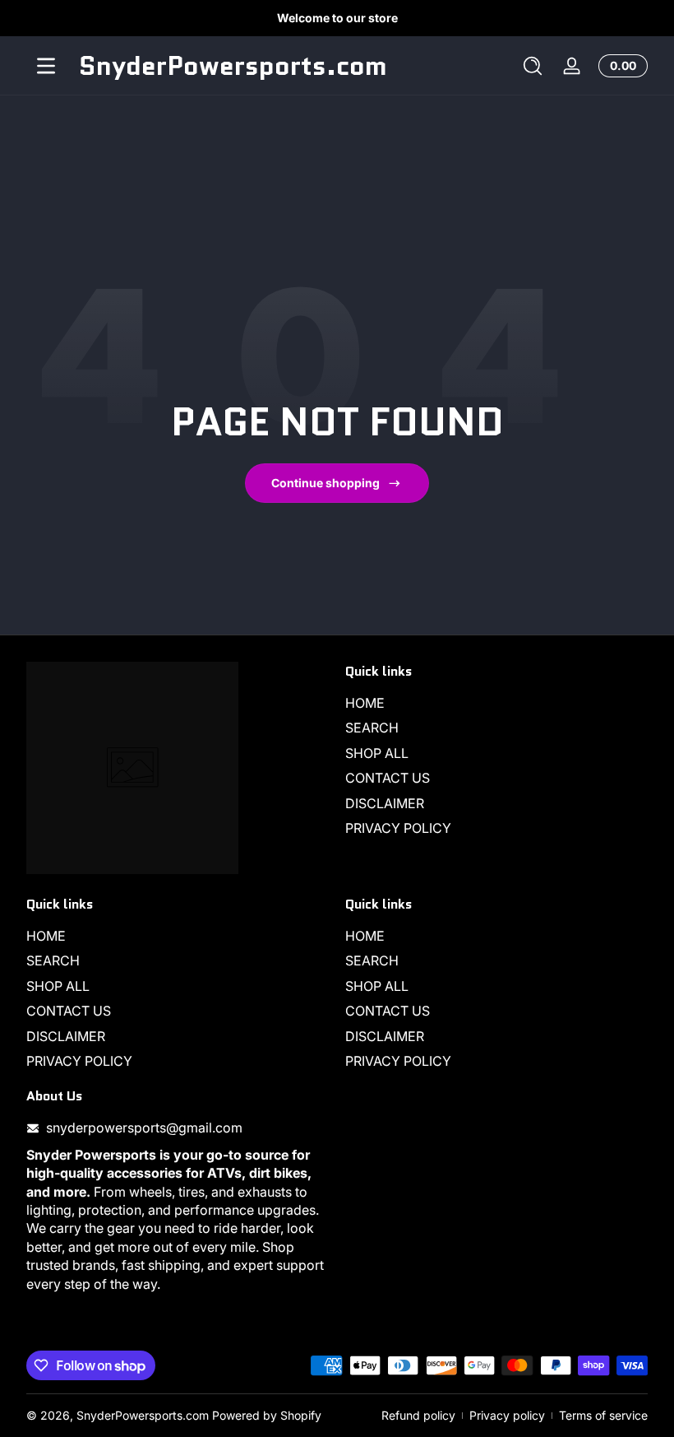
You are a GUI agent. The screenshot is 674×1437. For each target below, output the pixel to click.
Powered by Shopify (266, 1415)
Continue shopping (325, 483)
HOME (365, 703)
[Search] (532, 66)
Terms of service (603, 1415)
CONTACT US (387, 778)
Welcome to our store (337, 18)
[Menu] (46, 66)
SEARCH (372, 727)
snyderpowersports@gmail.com (144, 1127)
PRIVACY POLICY (398, 828)
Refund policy (418, 1415)
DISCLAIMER (384, 803)
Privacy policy (507, 1415)
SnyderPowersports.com (142, 1415)
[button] (532, 66)
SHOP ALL (377, 753)
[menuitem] (496, 703)
